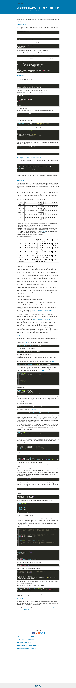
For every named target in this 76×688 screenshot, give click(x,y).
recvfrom (34, 409)
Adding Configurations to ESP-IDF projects (27, 637)
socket (25, 342)
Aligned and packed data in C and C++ (26, 648)
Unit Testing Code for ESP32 (24, 642)
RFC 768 (43, 231)
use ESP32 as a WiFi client (41, 18)
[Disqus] (38, 665)
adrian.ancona (25, 10)
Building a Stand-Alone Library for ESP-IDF (28, 645)
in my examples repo (50, 607)
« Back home (20, 3)
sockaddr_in (43, 370)
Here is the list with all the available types (42, 310)
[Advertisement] (38, 619)
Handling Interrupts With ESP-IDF (25, 639)
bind (53, 361)
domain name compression (23, 521)
